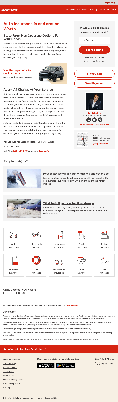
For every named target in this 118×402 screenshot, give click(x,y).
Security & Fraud (10, 368)
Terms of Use (8, 376)
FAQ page (44, 151)
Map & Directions (101, 144)
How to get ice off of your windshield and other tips (76, 173)
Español (109, 2)
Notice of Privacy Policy (13, 380)
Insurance (70, 10)
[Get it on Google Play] (65, 365)
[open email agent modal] (94, 120)
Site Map (7, 388)
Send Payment (94, 83)
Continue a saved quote (94, 58)
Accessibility (8, 372)
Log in (114, 10)
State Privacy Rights (11, 384)
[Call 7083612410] (88, 119)
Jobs (91, 10)
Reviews (83, 10)
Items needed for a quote (94, 61)
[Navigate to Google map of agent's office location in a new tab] (100, 119)
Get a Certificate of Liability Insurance (94, 124)
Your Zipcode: (87, 40)
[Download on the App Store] (46, 365)
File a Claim (94, 73)
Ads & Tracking (9, 364)
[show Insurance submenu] (76, 9)
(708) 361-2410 (104, 10)
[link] (9, 9)
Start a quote (94, 49)
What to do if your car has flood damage (68, 203)
